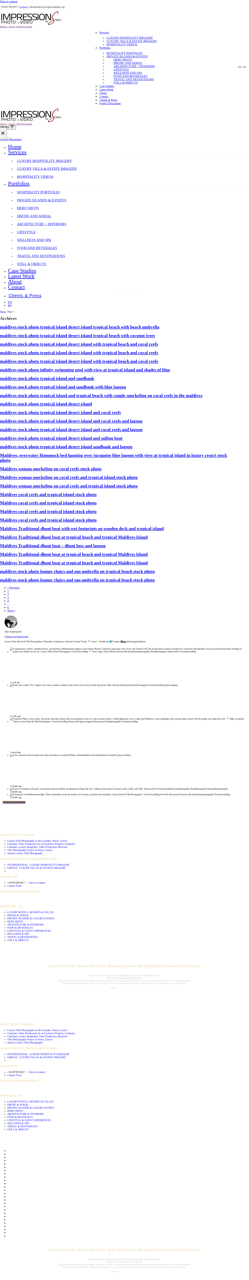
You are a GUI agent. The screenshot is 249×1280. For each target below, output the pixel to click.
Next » (11, 610)
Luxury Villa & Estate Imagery (132, 41)
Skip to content (8, 1)
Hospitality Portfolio (125, 53)
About (103, 93)
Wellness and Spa (128, 72)
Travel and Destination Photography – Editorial (34, 1232)
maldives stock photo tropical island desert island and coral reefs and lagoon (71, 421)
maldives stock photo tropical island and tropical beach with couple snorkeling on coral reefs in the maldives (101, 395)
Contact (103, 96)
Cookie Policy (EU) (18, 1173)
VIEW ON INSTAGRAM (14, 802)
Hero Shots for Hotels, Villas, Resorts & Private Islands (39, 1190)
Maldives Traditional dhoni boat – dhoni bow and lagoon (53, 545)
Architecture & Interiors (25, 924)
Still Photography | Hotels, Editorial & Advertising (36, 1229)
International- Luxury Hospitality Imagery (38, 864)
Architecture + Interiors (134, 66)
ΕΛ (244, 67)
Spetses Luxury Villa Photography (25, 853)
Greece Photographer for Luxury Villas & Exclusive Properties (43, 1186)
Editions (12, 1176)
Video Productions (14, 823)
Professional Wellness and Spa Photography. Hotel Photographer (44, 1226)
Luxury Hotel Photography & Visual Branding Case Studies (41, 1213)
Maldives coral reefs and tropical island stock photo (48, 494)
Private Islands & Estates (127, 56)
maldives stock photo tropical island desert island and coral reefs (60, 412)
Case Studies (106, 86)
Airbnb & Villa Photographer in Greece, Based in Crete (39, 1157)
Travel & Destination (22, 937)
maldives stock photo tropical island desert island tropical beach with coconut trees (77, 335)
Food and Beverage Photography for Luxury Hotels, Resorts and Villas (48, 1180)
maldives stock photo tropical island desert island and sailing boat (61, 438)
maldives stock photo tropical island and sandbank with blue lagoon (63, 387)
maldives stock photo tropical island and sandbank (47, 378)
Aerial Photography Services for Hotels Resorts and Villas (40, 1154)
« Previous (13, 587)
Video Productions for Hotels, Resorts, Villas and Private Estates (44, 1236)
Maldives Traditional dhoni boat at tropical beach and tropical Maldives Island (74, 537)
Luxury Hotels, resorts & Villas (30, 912)
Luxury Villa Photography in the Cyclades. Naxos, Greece (37, 840)
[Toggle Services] (247, 152)
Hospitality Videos (122, 44)
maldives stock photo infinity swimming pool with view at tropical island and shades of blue (85, 369)
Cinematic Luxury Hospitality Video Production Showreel (37, 846)
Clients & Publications (20, 1163)
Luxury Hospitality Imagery (130, 37)
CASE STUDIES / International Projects (28, 829)
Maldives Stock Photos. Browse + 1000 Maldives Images (40, 1216)
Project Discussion (110, 103)
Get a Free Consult (18, 1183)
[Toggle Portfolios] (247, 183)
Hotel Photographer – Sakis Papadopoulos (31, 1199)
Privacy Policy (15, 1219)
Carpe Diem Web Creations (129, 988)
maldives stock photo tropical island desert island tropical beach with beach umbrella (79, 327)
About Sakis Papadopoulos (22, 1150)
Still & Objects (126, 82)
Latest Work (106, 89)
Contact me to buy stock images (25, 1170)
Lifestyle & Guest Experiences (29, 930)
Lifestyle (121, 69)
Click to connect (37, 882)
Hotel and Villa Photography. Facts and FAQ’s (34, 1196)
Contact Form (14, 885)
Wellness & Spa (18, 933)
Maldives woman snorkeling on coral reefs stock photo (51, 468)
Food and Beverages (130, 76)
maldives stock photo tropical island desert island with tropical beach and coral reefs (79, 344)
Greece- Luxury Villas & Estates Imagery (36, 867)
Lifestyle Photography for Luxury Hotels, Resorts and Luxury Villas (46, 1206)
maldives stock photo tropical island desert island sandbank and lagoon (66, 446)
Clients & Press (108, 100)
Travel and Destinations (134, 79)
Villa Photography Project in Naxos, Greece (29, 850)
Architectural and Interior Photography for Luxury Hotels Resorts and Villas (51, 1160)
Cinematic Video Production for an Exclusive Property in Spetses (41, 843)
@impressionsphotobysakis (16, 636)
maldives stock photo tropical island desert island (46, 404)
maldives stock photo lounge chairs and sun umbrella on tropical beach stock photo (77, 571)
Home (14, 146)
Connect (23, 7)
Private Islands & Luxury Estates (30, 918)
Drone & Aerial (18, 915)
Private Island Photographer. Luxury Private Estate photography (44, 1222)
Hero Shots (123, 59)
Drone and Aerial (128, 63)
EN (240, 67)
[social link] (114, 899)
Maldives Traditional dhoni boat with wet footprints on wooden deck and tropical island (82, 528)
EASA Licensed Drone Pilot (19, 891)
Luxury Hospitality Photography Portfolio (31, 1209)
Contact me (13, 1167)
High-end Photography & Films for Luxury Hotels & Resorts (42, 1193)
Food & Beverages (20, 927)
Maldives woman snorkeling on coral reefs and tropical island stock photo (69, 477)
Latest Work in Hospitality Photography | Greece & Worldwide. (43, 1203)
